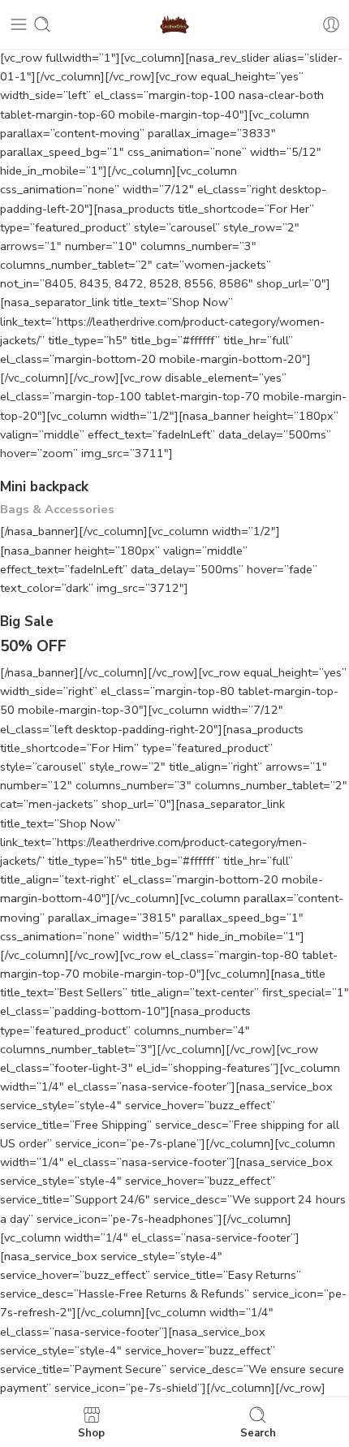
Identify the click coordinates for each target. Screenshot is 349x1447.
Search (258, 1432)
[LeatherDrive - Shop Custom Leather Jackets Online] (175, 25)
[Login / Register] (331, 24)
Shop (91, 1432)
